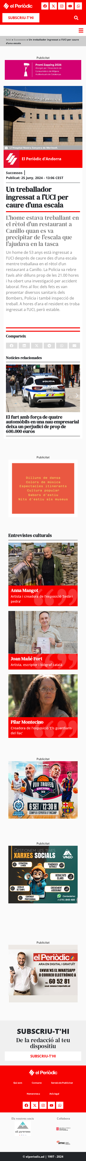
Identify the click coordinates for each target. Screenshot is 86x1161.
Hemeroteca (33, 1093)
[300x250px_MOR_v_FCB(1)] (43, 817)
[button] (76, 18)
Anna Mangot (24, 590)
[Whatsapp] (78, 6)
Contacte (37, 1082)
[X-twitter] (53, 6)
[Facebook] (44, 6)
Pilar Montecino (27, 722)
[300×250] (43, 515)
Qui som (17, 1082)
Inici (8, 39)
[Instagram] (61, 6)
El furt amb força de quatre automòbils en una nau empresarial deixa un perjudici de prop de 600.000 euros (42, 424)
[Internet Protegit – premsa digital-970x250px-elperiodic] (43, 78)
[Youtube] (70, 6)
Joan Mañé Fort (26, 658)
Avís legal (54, 1093)
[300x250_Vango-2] (43, 902)
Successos (20, 39)
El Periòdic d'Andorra (41, 158)
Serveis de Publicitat (62, 1082)
